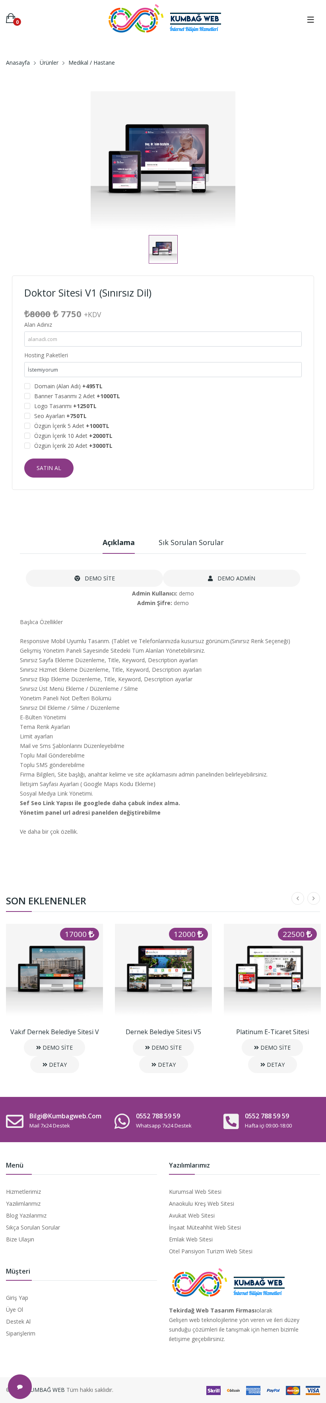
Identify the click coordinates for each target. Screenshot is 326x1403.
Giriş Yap (17, 1297)
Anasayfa (18, 62)
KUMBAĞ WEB (46, 1389)
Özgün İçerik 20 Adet (73, 445)
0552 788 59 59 (158, 1116)
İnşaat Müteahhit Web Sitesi (205, 1227)
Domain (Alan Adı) (68, 386)
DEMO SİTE (99, 578)
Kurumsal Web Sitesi (195, 1191)
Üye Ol (14, 1309)
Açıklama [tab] (119, 542)
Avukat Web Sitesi (192, 1215)
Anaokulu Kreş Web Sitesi (201, 1203)
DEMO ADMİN (235, 578)
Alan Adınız (38, 324)
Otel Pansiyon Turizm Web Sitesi (210, 1251)
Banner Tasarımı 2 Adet (77, 396)
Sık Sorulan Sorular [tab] (191, 542)
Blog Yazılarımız (26, 1215)
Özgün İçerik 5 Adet (71, 426)
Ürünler (49, 62)
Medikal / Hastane (91, 62)
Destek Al (18, 1321)
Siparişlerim (20, 1333)
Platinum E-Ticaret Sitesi (272, 1031)
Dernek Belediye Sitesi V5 (163, 1031)
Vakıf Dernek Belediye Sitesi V (54, 1031)
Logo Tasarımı (65, 406)
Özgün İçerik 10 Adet (73, 435)
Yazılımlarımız (23, 1203)
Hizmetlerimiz (23, 1191)
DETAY (57, 1064)
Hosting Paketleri (46, 355)
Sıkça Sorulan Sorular (33, 1227)
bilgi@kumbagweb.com (65, 1116)
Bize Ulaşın (20, 1239)
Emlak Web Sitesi (191, 1239)
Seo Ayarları (60, 416)
